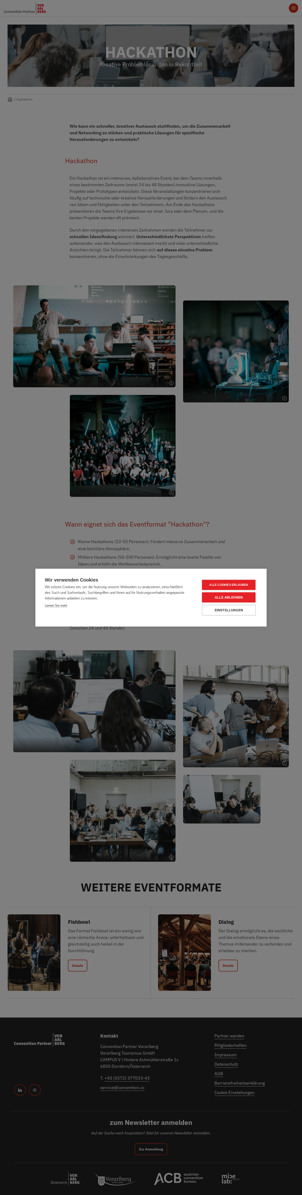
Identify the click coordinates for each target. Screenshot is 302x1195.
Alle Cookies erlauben (228, 585)
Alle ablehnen (229, 597)
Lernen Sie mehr (56, 605)
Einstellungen (229, 610)
